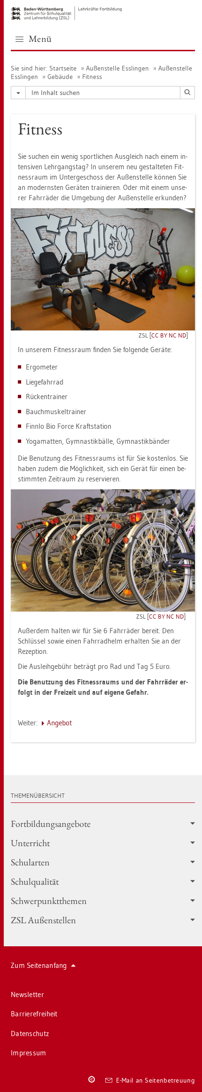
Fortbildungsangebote (51, 823)
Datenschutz (30, 1033)
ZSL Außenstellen (43, 920)
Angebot (59, 722)
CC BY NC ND (168, 335)
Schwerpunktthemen (49, 900)
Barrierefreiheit (34, 1013)
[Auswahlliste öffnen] (18, 92)
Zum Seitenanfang (39, 965)
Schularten (30, 862)
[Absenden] (187, 92)
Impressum (29, 1052)
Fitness (92, 76)
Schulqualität (35, 881)
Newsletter (27, 994)
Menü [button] (40, 38)
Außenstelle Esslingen (117, 68)
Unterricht (30, 843)
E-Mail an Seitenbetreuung (155, 1080)
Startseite (63, 68)
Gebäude (60, 76)
